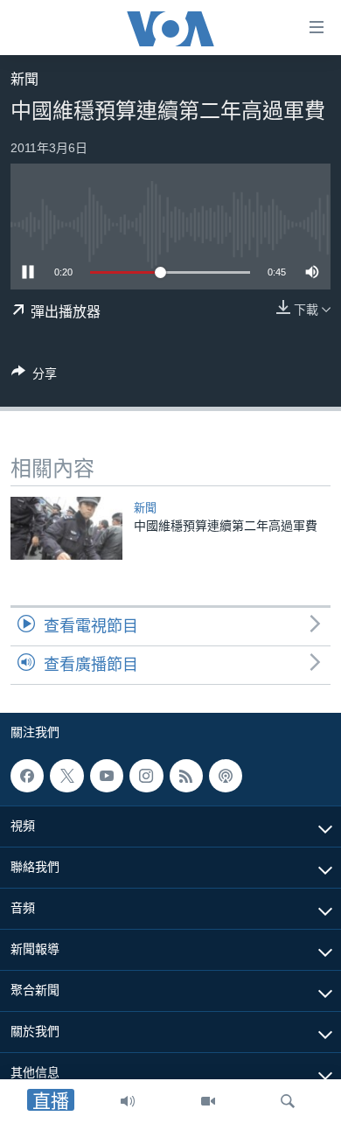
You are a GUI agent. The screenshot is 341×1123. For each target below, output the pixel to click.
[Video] (208, 1101)
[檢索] (287, 1101)
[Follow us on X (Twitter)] (66, 775)
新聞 (24, 79)
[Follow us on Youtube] (106, 775)
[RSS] (186, 775)
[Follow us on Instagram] (146, 775)
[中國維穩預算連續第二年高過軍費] (66, 528)
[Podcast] (225, 775)
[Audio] (127, 1101)
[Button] (34, 376)
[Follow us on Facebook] (27, 775)
